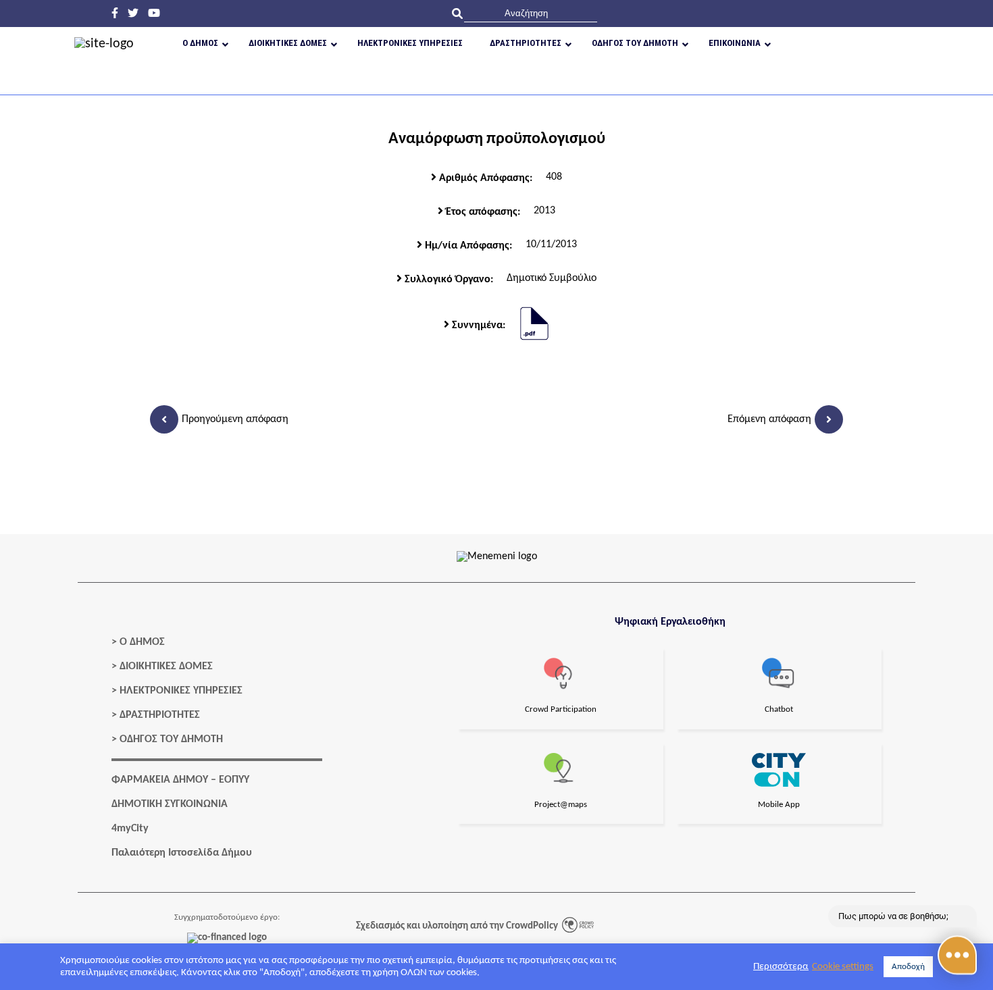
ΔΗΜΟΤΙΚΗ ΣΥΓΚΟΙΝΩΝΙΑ (169, 804)
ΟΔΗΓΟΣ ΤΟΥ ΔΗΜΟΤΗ (171, 739)
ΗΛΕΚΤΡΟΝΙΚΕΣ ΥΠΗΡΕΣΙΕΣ (181, 690)
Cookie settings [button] (842, 967)
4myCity (130, 828)
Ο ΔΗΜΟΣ (142, 642)
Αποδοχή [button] (908, 966)
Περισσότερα (781, 967)
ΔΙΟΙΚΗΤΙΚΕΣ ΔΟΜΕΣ (166, 666)
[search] (530, 13)
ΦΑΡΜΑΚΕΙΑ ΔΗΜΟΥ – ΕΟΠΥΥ (180, 780)
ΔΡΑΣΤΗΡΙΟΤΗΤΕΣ (160, 715)
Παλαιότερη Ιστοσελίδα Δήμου (181, 853)
